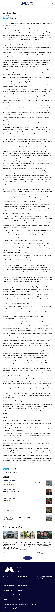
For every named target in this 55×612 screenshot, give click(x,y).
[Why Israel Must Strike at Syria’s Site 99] (49, 510)
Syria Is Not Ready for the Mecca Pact (12, 491)
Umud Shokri (11, 484)
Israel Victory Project (7, 590)
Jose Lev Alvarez (12, 510)
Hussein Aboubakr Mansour (14, 501)
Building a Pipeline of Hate (26, 542)
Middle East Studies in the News (17, 9)
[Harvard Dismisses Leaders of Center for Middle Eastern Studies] (10, 535)
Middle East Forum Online (9, 498)
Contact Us (20, 599)
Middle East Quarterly (22, 576)
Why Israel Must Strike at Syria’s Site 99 (12, 509)
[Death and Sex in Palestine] (49, 501)
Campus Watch (6, 9)
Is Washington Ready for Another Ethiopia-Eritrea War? (16, 518)
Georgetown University (10, 472)
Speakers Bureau (21, 581)
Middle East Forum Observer (9, 480)
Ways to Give (20, 590)
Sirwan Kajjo (11, 493)
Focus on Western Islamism (9, 594)
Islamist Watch (6, 581)
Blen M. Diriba (11, 519)
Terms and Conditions (23, 585)
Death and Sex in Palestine (9, 500)
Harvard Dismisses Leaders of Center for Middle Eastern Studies (10, 544)
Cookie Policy (21, 594)
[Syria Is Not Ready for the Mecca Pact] (49, 492)
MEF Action (5, 599)
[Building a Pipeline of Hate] (27, 535)
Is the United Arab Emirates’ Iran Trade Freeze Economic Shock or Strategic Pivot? (22, 482)
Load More (27, 558)
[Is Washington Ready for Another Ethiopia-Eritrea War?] (49, 518)
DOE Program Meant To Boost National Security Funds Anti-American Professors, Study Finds (44, 545)
